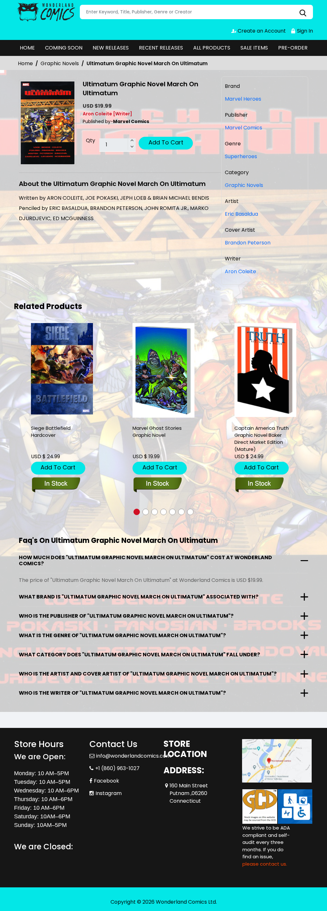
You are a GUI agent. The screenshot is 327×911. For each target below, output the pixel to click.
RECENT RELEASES (161, 47)
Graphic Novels (60, 63)
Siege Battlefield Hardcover (51, 431)
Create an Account (261, 31)
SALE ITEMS (254, 47)
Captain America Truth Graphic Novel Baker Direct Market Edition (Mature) (261, 438)
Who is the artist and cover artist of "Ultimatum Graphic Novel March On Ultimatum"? (148, 673)
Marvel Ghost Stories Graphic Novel (157, 431)
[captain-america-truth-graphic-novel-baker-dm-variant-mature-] (265, 370)
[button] (136, 512)
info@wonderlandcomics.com (133, 756)
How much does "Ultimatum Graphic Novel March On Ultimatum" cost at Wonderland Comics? (145, 560)
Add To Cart (165, 142)
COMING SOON (63, 47)
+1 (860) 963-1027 (117, 768)
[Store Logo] (46, 12)
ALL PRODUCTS (211, 47)
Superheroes (241, 156)
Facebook (106, 780)
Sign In (304, 31)
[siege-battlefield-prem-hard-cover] (62, 368)
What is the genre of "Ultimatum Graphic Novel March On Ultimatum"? (122, 635)
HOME (27, 47)
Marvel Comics (243, 127)
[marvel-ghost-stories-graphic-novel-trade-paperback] (163, 370)
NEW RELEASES (111, 47)
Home (25, 63)
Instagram (108, 793)
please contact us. (264, 864)
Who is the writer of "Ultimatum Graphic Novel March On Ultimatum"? (122, 693)
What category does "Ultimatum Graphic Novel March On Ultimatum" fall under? (139, 654)
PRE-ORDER (293, 47)
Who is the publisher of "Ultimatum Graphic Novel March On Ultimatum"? (126, 616)
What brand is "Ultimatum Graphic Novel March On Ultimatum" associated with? (138, 596)
